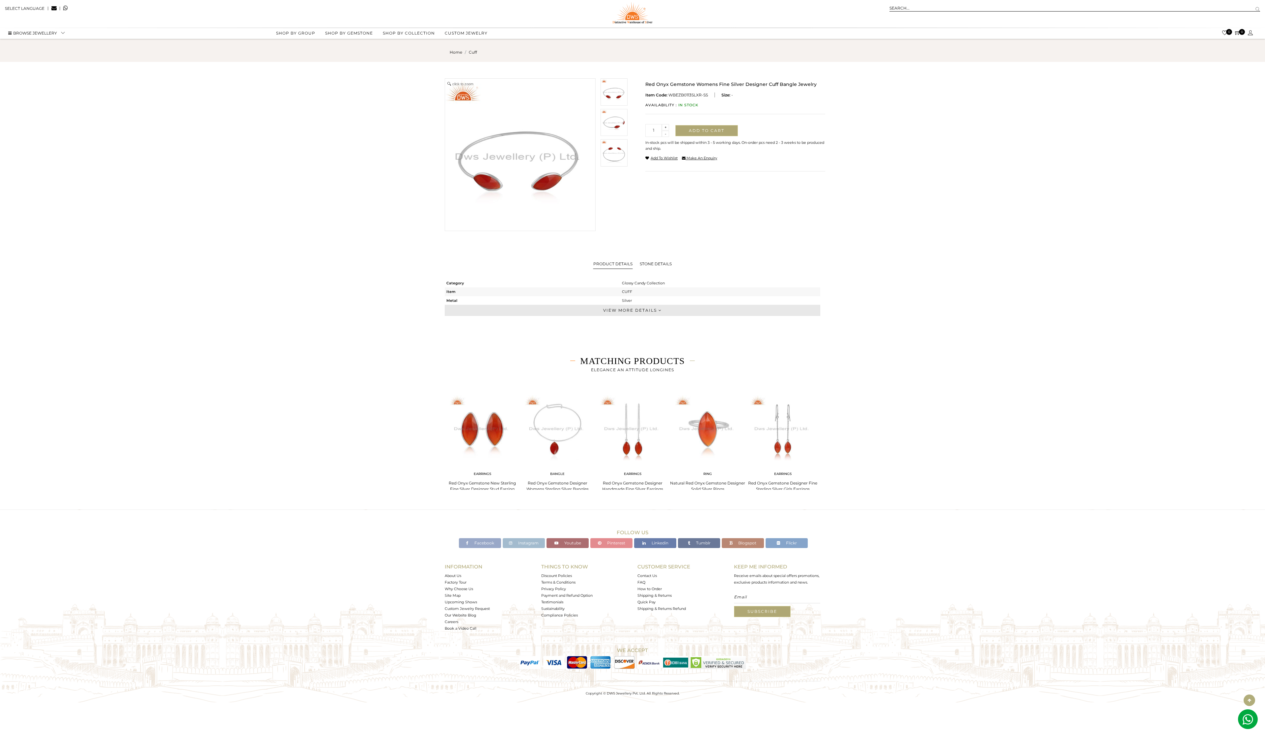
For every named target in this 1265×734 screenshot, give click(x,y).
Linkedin (659, 542)
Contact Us (647, 575)
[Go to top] (1249, 700)
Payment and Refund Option (567, 595)
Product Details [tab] (612, 263)
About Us (453, 575)
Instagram (528, 542)
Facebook (483, 542)
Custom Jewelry (466, 33)
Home (456, 52)
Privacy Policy (553, 589)
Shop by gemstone (349, 33)
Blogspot (746, 542)
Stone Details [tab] (656, 263)
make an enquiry (701, 158)
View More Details (631, 310)
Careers (451, 621)
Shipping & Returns (654, 595)
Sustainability (553, 608)
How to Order (649, 589)
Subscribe (762, 611)
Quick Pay (646, 602)
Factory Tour (455, 582)
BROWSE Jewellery (35, 33)
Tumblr (703, 542)
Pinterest (615, 542)
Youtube (572, 542)
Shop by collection (409, 33)
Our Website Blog (460, 615)
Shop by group (295, 33)
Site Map (453, 595)
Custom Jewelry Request (467, 608)
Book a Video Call (460, 628)
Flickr (791, 542)
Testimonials (552, 602)
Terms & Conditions (558, 582)
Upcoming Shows (461, 602)
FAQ (641, 582)
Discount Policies (556, 575)
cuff (473, 52)
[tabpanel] (482, 441)
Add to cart (706, 130)
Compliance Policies (559, 615)
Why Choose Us (459, 589)
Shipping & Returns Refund (661, 608)
